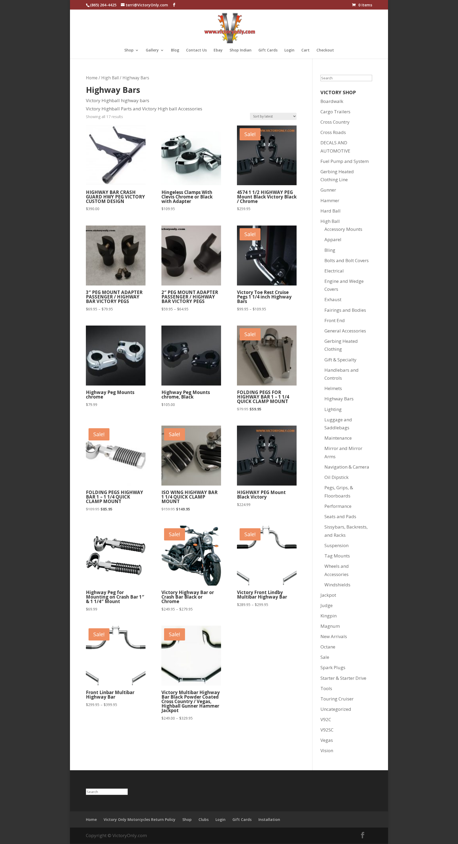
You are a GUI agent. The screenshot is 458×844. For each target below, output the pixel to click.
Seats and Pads (340, 516)
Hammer (329, 200)
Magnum (330, 626)
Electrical (334, 271)
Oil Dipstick (336, 477)
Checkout (325, 50)
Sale (324, 657)
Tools (326, 688)
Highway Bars (339, 399)
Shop (129, 50)
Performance (337, 506)
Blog (175, 50)
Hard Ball (330, 211)
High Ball (110, 78)
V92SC (326, 730)
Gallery (152, 50)
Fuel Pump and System (344, 161)
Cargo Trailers (335, 112)
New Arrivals (333, 636)
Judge (326, 605)
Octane (327, 647)
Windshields (337, 585)
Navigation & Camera (346, 467)
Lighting (333, 409)
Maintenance (338, 438)
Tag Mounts (337, 556)
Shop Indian (241, 50)
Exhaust (332, 299)
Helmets (333, 388)
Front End (334, 320)
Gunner (328, 190)
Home (92, 78)
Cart (305, 50)
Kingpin (328, 616)
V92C (325, 719)
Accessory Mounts (343, 229)
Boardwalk (331, 101)
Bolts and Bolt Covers (346, 260)
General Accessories (345, 331)
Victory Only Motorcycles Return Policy (139, 819)
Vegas (326, 740)
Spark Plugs (332, 667)
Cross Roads (333, 132)
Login (289, 50)
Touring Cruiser (337, 699)
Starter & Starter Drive (343, 678)
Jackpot (328, 595)
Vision (326, 750)
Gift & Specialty (340, 360)
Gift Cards (268, 50)
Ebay (218, 50)
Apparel (332, 239)
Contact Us (196, 50)
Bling (329, 250)
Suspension (336, 545)
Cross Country (335, 122)
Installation (269, 819)
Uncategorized (335, 709)
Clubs (204, 819)
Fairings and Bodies (345, 310)
